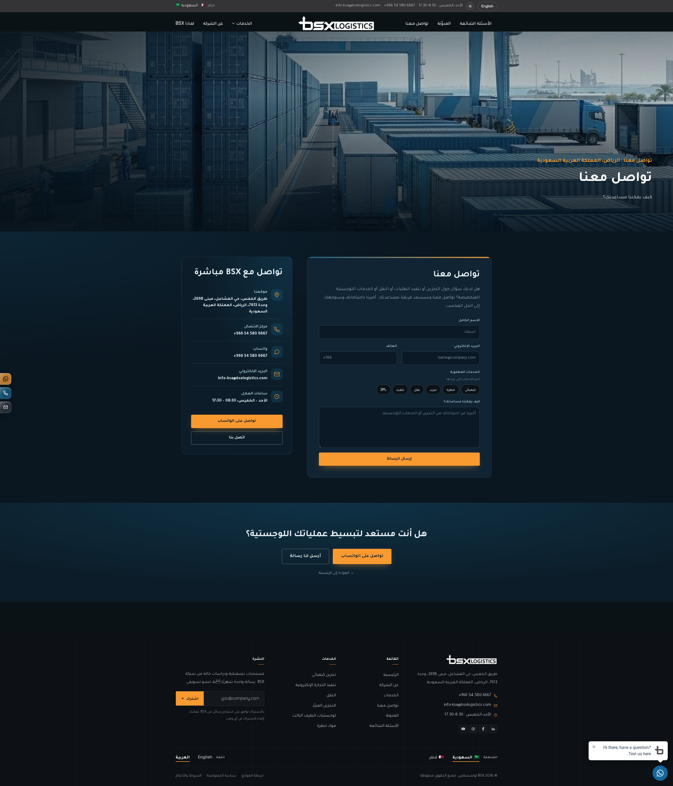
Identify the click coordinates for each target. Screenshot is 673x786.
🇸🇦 (466, 757)
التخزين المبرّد (324, 706)
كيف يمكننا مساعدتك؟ (461, 402)
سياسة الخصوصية (221, 776)
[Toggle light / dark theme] (470, 6)
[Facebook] (483, 729)
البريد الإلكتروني (467, 346)
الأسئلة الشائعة (476, 23)
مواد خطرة (326, 726)
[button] (242, 23)
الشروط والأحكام (189, 776)
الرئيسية (391, 675)
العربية (183, 757)
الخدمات (391, 695)
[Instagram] (473, 729)
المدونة (392, 716)
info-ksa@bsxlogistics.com (358, 6)
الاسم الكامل (469, 320)
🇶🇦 (436, 757)
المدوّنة (444, 23)
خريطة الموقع (253, 776)
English (205, 757)
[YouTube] (463, 729)
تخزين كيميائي (324, 675)
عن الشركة (213, 23)
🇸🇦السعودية (187, 6)
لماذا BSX (185, 23)
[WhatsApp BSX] (5, 379)
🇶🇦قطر (208, 6)
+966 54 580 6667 (399, 6)
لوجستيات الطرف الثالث (314, 716)
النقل (331, 695)
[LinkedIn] (493, 729)
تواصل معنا (417, 23)
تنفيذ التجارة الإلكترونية (315, 685)
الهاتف (391, 346)
